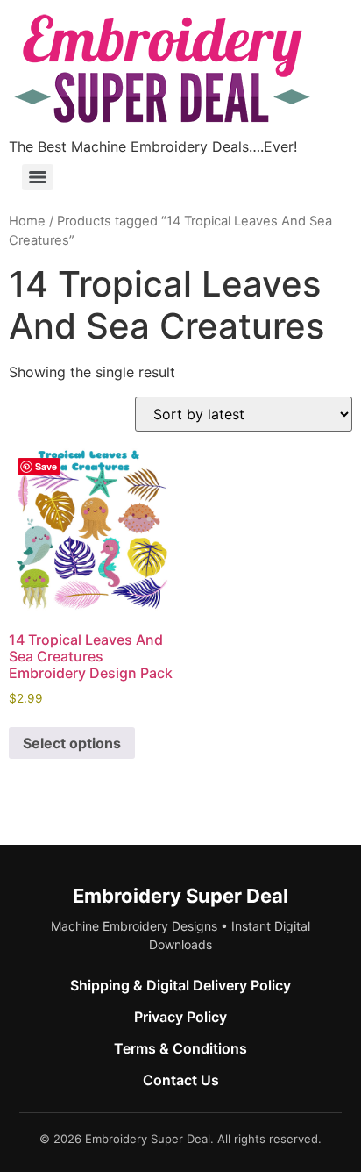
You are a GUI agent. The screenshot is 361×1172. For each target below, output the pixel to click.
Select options (72, 743)
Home (27, 221)
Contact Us (181, 1080)
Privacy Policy (180, 1017)
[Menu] (37, 177)
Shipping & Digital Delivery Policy (180, 985)
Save (46, 466)
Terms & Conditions (180, 1048)
